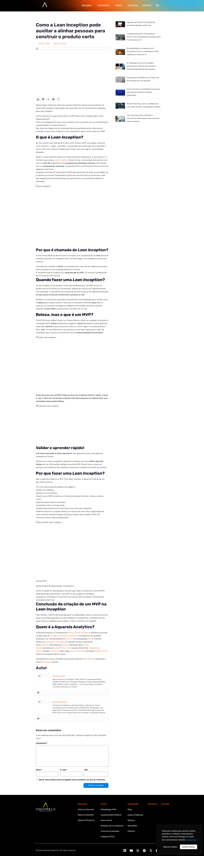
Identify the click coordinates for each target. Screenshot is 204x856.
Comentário (42, 743)
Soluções (86, 5)
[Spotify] (144, 851)
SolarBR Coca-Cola (63, 648)
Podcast (131, 831)
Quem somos (106, 820)
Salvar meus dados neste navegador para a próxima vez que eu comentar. (72, 780)
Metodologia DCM (108, 809)
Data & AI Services (86, 809)
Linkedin (89, 659)
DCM (89, 639)
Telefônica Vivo (101, 651)
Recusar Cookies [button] (170, 847)
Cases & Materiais (135, 815)
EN (157, 5)
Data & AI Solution (86, 815)
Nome (39, 770)
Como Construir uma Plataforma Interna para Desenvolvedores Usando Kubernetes (143, 92)
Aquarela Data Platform (111, 815)
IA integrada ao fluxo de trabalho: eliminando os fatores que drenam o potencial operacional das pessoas (141, 66)
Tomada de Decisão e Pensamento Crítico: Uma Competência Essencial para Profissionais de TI (143, 37)
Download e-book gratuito (56, 642)
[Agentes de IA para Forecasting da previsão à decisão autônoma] (120, 24)
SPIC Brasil (81, 651)
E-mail (63, 770)
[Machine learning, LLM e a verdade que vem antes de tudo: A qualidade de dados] (120, 106)
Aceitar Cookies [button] (188, 847)
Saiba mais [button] (191, 840)
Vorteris (69, 639)
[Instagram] (138, 851)
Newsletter (46, 662)
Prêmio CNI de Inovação (78, 633)
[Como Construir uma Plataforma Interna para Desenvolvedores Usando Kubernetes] (120, 93)
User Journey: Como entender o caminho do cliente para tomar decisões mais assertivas (143, 118)
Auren (73, 651)
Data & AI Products (86, 820)
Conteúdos (103, 5)
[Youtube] (131, 851)
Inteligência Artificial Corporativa (64, 636)
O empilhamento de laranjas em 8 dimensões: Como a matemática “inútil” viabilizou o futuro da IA (143, 51)
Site (86, 770)
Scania (65, 645)
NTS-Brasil (55, 651)
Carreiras (133, 5)
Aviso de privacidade (110, 831)
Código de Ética (108, 836)
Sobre (118, 5)
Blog (130, 809)
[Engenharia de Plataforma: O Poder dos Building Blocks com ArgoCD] (120, 80)
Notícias (131, 820)
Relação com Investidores (112, 826)
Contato (146, 5)
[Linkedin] (38, 692)
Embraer (45, 645)
